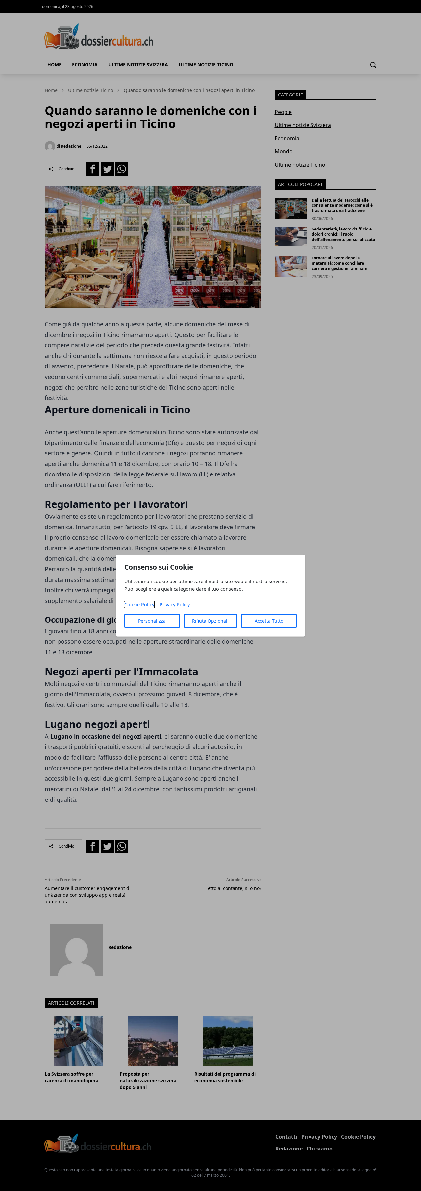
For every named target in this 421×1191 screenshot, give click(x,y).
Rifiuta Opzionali (210, 621)
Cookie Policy (139, 604)
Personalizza (152, 621)
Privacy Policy (175, 604)
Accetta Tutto (269, 621)
